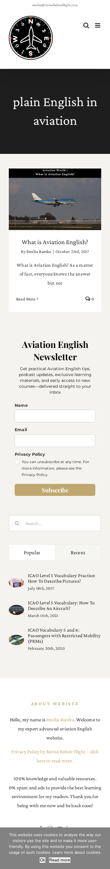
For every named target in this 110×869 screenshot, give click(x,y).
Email (21, 429)
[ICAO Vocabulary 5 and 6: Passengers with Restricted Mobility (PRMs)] (16, 639)
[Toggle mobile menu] (98, 25)
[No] (103, 848)
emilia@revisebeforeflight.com (55, 5)
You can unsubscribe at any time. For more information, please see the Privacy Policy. (55, 468)
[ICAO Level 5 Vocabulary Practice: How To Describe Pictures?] (16, 582)
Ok (42, 860)
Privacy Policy (30, 454)
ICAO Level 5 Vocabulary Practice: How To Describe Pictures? (62, 578)
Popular (32, 552)
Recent (78, 552)
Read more (59, 860)
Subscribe (55, 490)
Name (21, 405)
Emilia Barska (38, 251)
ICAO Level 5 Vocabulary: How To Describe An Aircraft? (61, 605)
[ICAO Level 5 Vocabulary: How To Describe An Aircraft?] (16, 609)
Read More (25, 299)
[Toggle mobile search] (86, 25)
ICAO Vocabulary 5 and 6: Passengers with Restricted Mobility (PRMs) (64, 635)
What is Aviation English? (55, 194)
